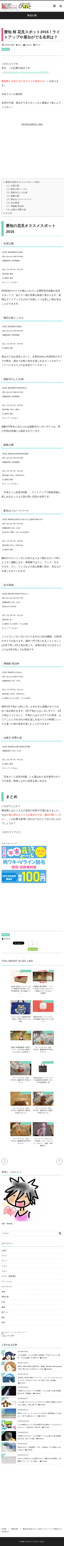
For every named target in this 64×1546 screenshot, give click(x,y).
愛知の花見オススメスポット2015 (22, 182)
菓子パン (5, 1312)
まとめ (9, 213)
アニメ (4, 1261)
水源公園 (15, 185)
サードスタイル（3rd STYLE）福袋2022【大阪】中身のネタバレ (43, 1110)
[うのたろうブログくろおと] (16, 6)
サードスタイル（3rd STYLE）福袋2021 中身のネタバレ (21, 1080)
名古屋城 (15, 203)
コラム (4, 1266)
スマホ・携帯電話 (8, 1276)
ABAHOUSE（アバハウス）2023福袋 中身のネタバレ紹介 (43, 1019)
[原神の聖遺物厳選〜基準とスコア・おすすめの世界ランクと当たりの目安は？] (20, 1039)
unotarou (28, 45)
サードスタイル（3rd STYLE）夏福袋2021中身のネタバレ (43, 1049)
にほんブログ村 (7, 1336)
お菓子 (4, 1251)
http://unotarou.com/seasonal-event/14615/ (26, 72)
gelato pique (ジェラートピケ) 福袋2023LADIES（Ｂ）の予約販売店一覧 (43, 1080)
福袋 (28, 1001)
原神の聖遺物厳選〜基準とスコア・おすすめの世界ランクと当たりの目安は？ (21, 1049)
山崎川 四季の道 (18, 209)
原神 (51, 971)
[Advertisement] (32, 145)
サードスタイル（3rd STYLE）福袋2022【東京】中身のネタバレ (21, 1110)
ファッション (25, 971)
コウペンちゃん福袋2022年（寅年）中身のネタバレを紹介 (21, 1019)
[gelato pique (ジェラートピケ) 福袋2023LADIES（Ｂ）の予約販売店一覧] (43, 1071)
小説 (3, 1302)
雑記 (3, 1317)
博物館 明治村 (17, 206)
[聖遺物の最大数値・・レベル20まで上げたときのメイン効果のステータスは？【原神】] (43, 981)
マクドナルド (6, 1286)
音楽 (3, 1322)
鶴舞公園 (15, 196)
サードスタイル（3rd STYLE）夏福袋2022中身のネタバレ (21, 1141)
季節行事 (5, 49)
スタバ (4, 1271)
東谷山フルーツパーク (21, 199)
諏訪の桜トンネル (19, 189)
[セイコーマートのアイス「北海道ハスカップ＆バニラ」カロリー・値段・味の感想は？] (43, 1135)
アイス (50, 1123)
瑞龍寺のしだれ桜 (19, 192)
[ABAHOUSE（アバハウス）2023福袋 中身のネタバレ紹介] (43, 1010)
